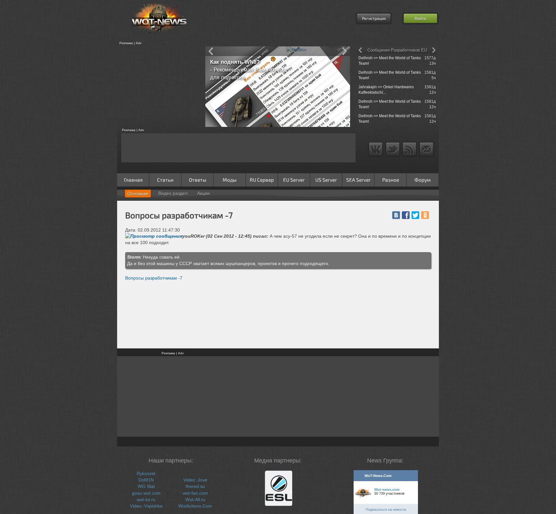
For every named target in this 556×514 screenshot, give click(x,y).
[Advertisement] (159, 86)
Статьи (165, 180)
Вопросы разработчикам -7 (153, 278)
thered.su (195, 486)
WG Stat (146, 486)
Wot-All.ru (195, 499)
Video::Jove (195, 479)
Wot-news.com (387, 489)
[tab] (138, 193)
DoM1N (146, 479)
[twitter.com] (415, 215)
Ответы (197, 180)
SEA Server (358, 180)
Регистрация (374, 18)
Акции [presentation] (203, 193)
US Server (326, 180)
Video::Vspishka (146, 506)
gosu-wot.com (146, 493)
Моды (229, 180)
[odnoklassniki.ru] (425, 215)
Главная (133, 180)
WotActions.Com (195, 506)
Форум (422, 180)
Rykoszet (146, 473)
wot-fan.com (195, 493)
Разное (390, 180)
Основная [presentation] (137, 193)
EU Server (294, 180)
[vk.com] (396, 215)
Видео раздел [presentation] (173, 193)
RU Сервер (262, 180)
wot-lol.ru (146, 499)
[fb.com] (406, 215)
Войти (420, 18)
